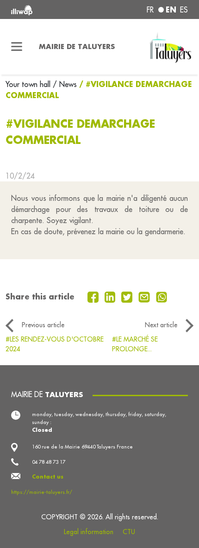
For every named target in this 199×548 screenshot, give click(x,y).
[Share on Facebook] (94, 296)
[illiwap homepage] (45, 9)
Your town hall (29, 84)
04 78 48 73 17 (48, 462)
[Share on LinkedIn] (111, 296)
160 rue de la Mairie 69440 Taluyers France (82, 446)
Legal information (88, 532)
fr (150, 9)
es (184, 9)
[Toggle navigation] (16, 46)
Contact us (47, 476)
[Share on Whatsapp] (161, 296)
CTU (129, 532)
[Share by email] (145, 296)
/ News (65, 84)
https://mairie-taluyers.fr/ (41, 492)
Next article (161, 325)
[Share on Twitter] (128, 296)
